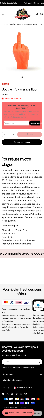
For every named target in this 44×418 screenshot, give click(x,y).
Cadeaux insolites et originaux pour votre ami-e (24, 24)
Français (5, 388)
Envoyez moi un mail (34, 123)
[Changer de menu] (2, 13)
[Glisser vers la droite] (25, 77)
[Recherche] (37, 13)
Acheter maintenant (22, 142)
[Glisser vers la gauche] (19, 77)
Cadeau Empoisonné (16, 407)
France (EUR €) (23, 387)
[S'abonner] (39, 361)
